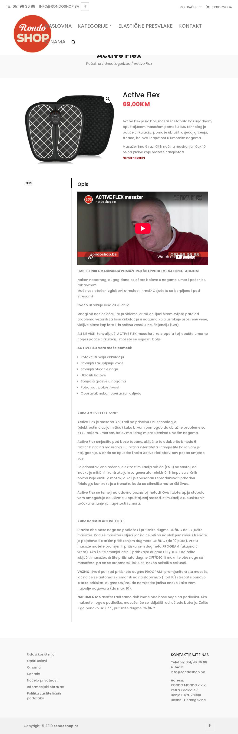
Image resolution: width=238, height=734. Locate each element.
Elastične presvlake (145, 26)
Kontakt (190, 26)
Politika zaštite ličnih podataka (44, 696)
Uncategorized (117, 63)
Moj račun (189, 7)
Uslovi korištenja (41, 654)
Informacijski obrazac (45, 687)
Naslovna (58, 26)
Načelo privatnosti (42, 680)
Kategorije (93, 26)
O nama (55, 42)
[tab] (47, 183)
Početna (93, 63)
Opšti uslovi (37, 661)
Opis (28, 183)
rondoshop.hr (66, 726)
